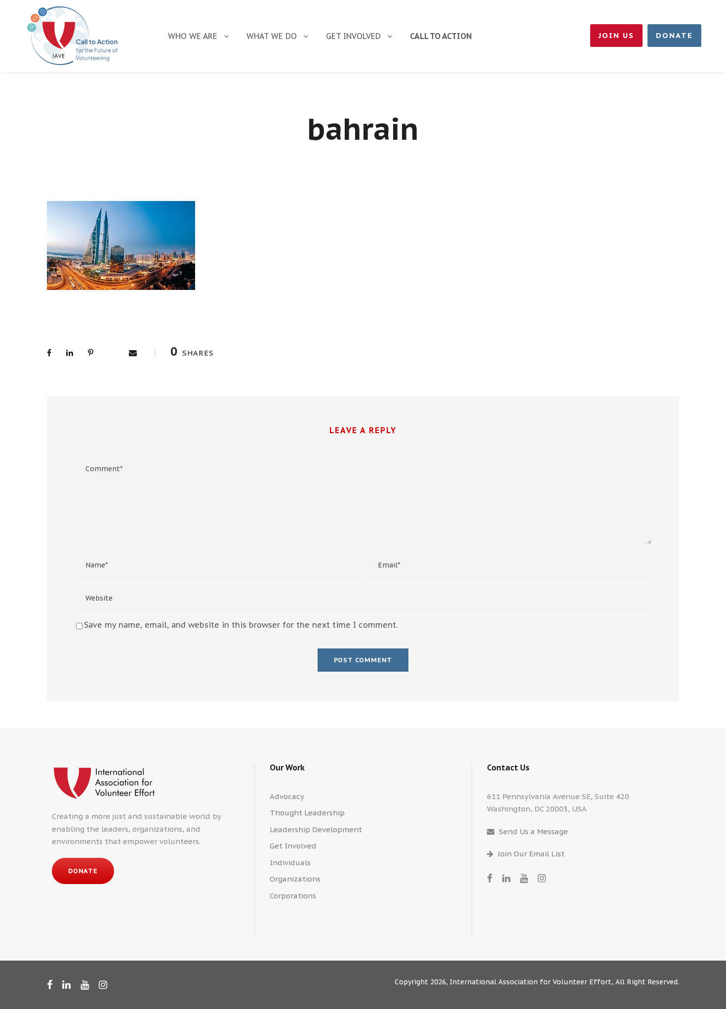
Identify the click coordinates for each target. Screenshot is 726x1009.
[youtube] (524, 878)
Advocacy (287, 796)
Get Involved (353, 36)
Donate (674, 35)
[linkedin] (506, 878)
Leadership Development (316, 829)
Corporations (293, 895)
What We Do (271, 36)
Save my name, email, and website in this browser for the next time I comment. (241, 625)
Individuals (290, 862)
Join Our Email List (531, 853)
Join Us (616, 35)
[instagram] (542, 878)
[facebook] (489, 878)
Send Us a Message (533, 831)
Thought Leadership (307, 812)
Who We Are (192, 36)
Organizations (295, 879)
